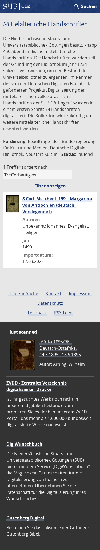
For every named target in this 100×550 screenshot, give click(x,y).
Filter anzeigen (50, 186)
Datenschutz (50, 303)
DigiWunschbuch (24, 444)
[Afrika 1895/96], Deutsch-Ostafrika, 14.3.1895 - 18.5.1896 (60, 348)
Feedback (37, 313)
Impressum (80, 293)
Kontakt (53, 293)
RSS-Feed (63, 313)
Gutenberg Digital (25, 518)
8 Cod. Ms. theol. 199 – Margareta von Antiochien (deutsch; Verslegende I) (57, 205)
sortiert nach (35, 167)
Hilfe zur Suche (23, 293)
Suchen (85, 6)
